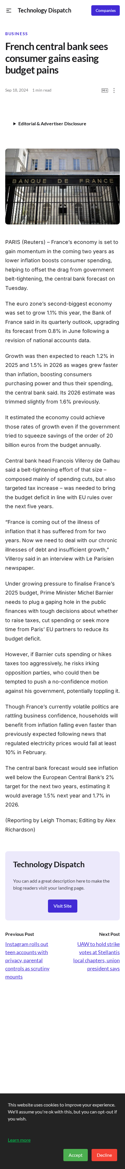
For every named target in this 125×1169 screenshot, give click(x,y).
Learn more (19, 1140)
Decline (104, 1155)
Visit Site (62, 906)
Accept (76, 1155)
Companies (106, 10)
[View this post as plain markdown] (105, 91)
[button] (9, 10)
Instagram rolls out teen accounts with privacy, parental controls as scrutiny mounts (27, 960)
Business (16, 33)
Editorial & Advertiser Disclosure (52, 123)
